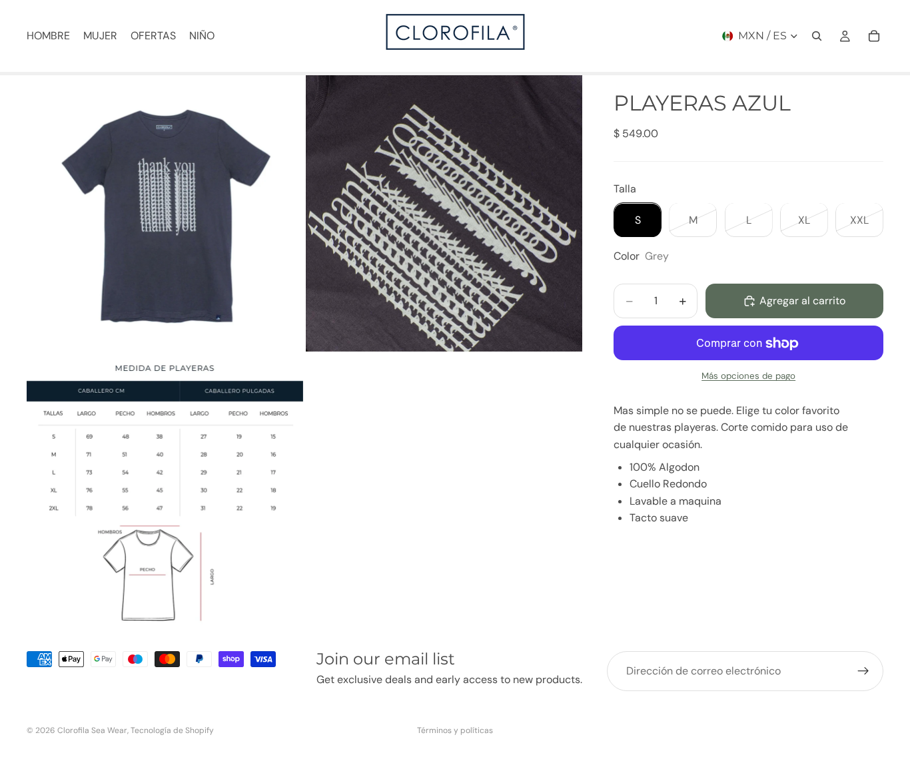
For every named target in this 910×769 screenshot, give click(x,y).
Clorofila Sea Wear (92, 730)
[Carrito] (874, 36)
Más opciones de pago (748, 376)
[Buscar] (816, 36)
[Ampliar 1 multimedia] (165, 213)
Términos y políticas (455, 730)
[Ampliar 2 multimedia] (444, 213)
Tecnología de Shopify (172, 730)
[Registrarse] (863, 671)
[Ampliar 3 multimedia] (165, 492)
